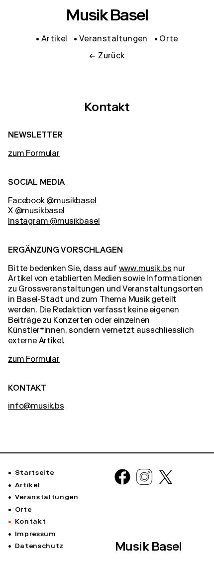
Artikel (27, 485)
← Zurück (106, 57)
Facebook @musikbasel (52, 202)
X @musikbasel (36, 212)
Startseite (34, 473)
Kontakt (30, 522)
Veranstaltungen (47, 497)
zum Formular (34, 154)
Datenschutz (39, 546)
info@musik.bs (36, 407)
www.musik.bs (145, 270)
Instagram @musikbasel (54, 222)
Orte (23, 510)
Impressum (35, 534)
